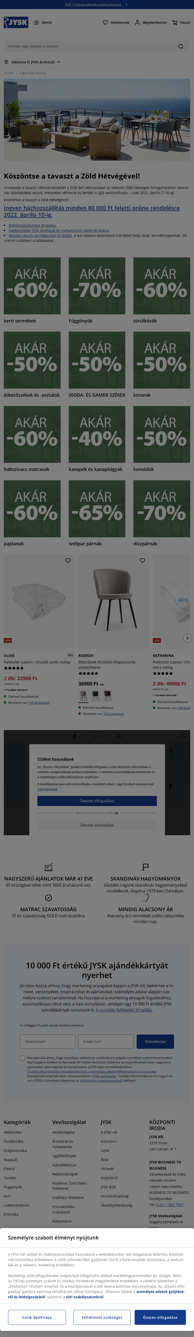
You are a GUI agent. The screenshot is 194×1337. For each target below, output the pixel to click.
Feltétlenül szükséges (102, 1317)
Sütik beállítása (37, 1317)
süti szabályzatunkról (84, 1296)
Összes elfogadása (160, 1317)
